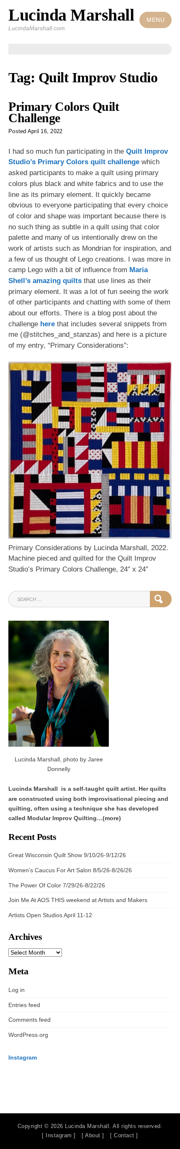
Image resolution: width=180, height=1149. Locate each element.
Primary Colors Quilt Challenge (63, 112)
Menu (156, 20)
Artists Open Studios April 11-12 (50, 915)
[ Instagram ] (59, 1135)
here (47, 324)
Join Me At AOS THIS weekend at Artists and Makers (77, 900)
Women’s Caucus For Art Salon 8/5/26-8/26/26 (70, 870)
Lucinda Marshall (71, 14)
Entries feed (24, 1005)
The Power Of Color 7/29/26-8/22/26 (56, 885)
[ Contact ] (124, 1135)
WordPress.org (28, 1034)
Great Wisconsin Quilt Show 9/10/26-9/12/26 (67, 855)
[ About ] (93, 1135)
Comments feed (29, 1019)
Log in (16, 989)
